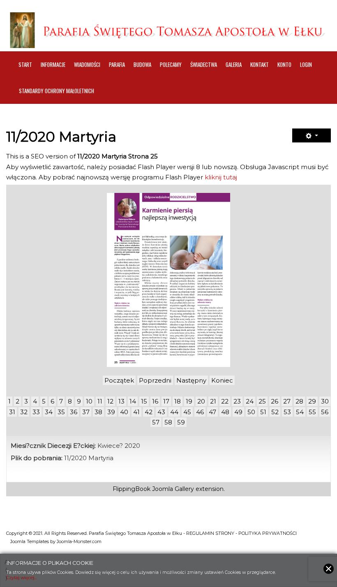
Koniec (222, 380)
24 (250, 401)
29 (312, 401)
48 (225, 412)
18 (177, 401)
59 (181, 422)
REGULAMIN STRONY (210, 533)
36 (73, 412)
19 (189, 401)
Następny (191, 380)
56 (324, 412)
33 (36, 412)
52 (275, 412)
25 (262, 401)
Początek (119, 380)
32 (24, 412)
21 (213, 401)
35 (61, 412)
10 (89, 401)
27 (287, 401)
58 (168, 422)
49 (238, 412)
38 (98, 412)
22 (225, 401)
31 (12, 412)
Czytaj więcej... (22, 577)
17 (166, 401)
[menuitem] (25, 64)
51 (263, 412)
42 (148, 412)
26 (274, 401)
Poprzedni (155, 380)
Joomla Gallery (173, 489)
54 (300, 412)
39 (111, 412)
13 (121, 401)
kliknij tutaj (221, 177)
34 (49, 412)
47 (212, 412)
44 (174, 412)
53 (287, 412)
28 (299, 401)
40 (124, 412)
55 (312, 412)
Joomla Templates (29, 541)
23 (237, 401)
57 (155, 422)
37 (86, 412)
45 (187, 412)
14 (132, 401)
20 (201, 401)
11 (99, 401)
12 (110, 401)
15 (144, 401)
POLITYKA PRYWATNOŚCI (267, 533)
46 (200, 412)
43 (161, 412)
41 (136, 412)
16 (155, 401)
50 (251, 412)
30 (325, 401)
